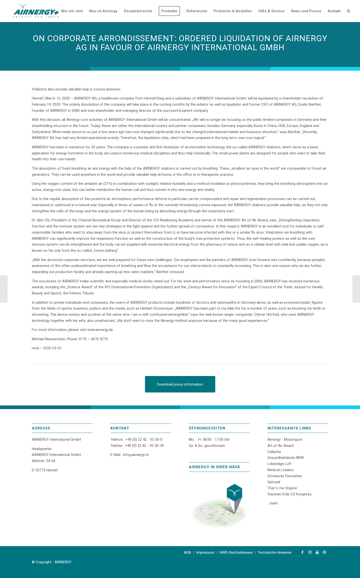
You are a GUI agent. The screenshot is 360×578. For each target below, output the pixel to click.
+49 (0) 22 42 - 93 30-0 (143, 439)
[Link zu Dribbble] (324, 552)
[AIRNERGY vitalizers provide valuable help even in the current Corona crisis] (4, 289)
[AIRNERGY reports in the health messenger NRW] (356, 289)
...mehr (272, 503)
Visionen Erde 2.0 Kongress (289, 494)
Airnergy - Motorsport (284, 439)
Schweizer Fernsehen (284, 476)
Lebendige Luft (279, 464)
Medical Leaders (280, 470)
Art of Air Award (280, 445)
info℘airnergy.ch (136, 454)
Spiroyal (273, 482)
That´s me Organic (282, 488)
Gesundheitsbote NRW (285, 457)
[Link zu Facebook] (302, 552)
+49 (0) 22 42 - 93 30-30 (144, 445)
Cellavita (274, 452)
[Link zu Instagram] (309, 552)
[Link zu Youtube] (317, 552)
